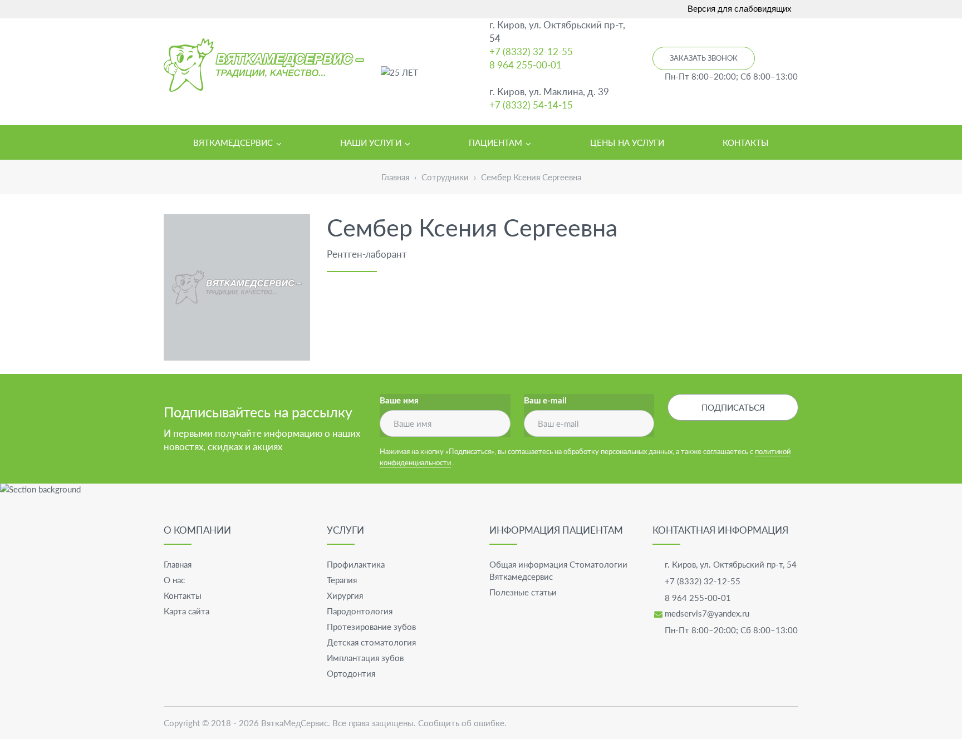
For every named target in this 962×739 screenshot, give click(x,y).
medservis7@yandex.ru (707, 613)
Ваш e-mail (545, 401)
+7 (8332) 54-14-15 (531, 105)
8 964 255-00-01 (525, 65)
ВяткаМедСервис (294, 723)
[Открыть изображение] (237, 287)
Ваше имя (399, 401)
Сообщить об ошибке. (462, 723)
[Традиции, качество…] (264, 64)
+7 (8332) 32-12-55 (531, 51)
